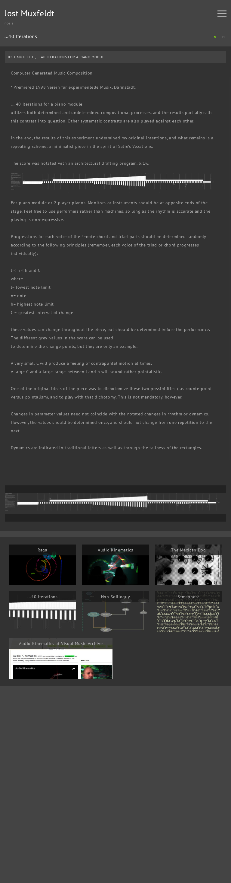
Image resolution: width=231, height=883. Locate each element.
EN (214, 37)
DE (224, 37)
